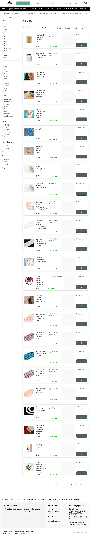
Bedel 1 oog (7, 99)
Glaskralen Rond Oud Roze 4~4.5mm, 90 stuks (41, 373)
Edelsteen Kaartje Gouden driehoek (41, 446)
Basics (59, 9)
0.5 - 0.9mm (7, 125)
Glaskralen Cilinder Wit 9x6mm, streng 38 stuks (41, 242)
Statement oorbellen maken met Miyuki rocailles (41, 298)
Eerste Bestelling (52, 516)
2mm (5, 67)
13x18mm (7, 148)
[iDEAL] (78, 532)
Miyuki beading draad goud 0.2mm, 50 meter (40, 38)
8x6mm (6, 90)
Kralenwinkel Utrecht (54, 521)
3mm (5, 69)
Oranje (6, 58)
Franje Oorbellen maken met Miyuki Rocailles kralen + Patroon (41, 467)
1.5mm (6, 164)
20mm (6, 146)
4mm (6, 71)
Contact (28, 531)
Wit (5, 31)
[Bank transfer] (74, 532)
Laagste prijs (77, 27)
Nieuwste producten (67, 27)
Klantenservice (68, 3)
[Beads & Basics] (9, 3)
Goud (5, 27)
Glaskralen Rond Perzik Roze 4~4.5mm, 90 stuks (41, 391)
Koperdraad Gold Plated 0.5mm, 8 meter (41, 167)
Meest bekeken (59, 27)
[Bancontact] (82, 532)
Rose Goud (7, 48)
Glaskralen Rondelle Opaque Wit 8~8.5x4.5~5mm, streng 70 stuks (41, 224)
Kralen (41, 9)
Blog (49, 519)
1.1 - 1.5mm (7, 130)
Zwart (6, 29)
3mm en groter (8, 137)
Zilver (6, 24)
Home (3, 17)
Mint (5, 39)
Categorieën (51, 514)
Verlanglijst (81, 35)
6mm (5, 76)
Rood (5, 43)
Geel (5, 55)
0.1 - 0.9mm (7, 159)
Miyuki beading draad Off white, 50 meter (41, 55)
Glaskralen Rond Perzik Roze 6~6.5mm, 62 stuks (41, 317)
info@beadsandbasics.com (14, 509)
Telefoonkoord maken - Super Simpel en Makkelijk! (41, 94)
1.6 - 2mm (7, 132)
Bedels (47, 9)
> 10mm (6, 81)
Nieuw (4, 9)
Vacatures (27, 511)
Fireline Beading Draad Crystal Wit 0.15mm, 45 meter (39, 281)
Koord (53, 9)
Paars (6, 51)
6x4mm (6, 88)
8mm (6, 79)
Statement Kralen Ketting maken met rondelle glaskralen (40, 113)
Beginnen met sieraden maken (17, 9)
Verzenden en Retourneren (32, 509)
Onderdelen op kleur (53, 511)
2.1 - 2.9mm (7, 134)
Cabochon (7, 104)
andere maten (8, 150)
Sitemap (33, 531)
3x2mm (6, 83)
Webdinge (22, 533)
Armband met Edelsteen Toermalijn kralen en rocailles (40, 429)
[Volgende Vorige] (86, 484)
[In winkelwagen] (81, 45)
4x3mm (6, 86)
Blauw (6, 36)
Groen (6, 53)
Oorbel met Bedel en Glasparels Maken (39, 149)
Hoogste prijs (84, 27)
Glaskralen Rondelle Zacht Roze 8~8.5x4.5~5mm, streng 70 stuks (41, 206)
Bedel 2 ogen (8, 102)
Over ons (50, 509)
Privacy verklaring (19, 531)
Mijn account (28, 514)
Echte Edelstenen (80, 9)
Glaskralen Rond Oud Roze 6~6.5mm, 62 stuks (41, 335)
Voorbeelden (33, 9)
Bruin (5, 46)
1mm (5, 127)
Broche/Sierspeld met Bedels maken (41, 130)
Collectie (9, 17)
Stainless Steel (68, 9)
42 (81, 484)
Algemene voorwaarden (8, 531)
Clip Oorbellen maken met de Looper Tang (40, 74)
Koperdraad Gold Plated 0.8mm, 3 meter (41, 185)
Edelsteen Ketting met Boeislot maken (41, 260)
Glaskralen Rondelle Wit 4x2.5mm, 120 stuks (40, 410)
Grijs (5, 34)
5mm (5, 74)
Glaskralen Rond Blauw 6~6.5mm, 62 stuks (41, 353)
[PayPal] (86, 532)
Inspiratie (7, 114)
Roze (5, 41)
